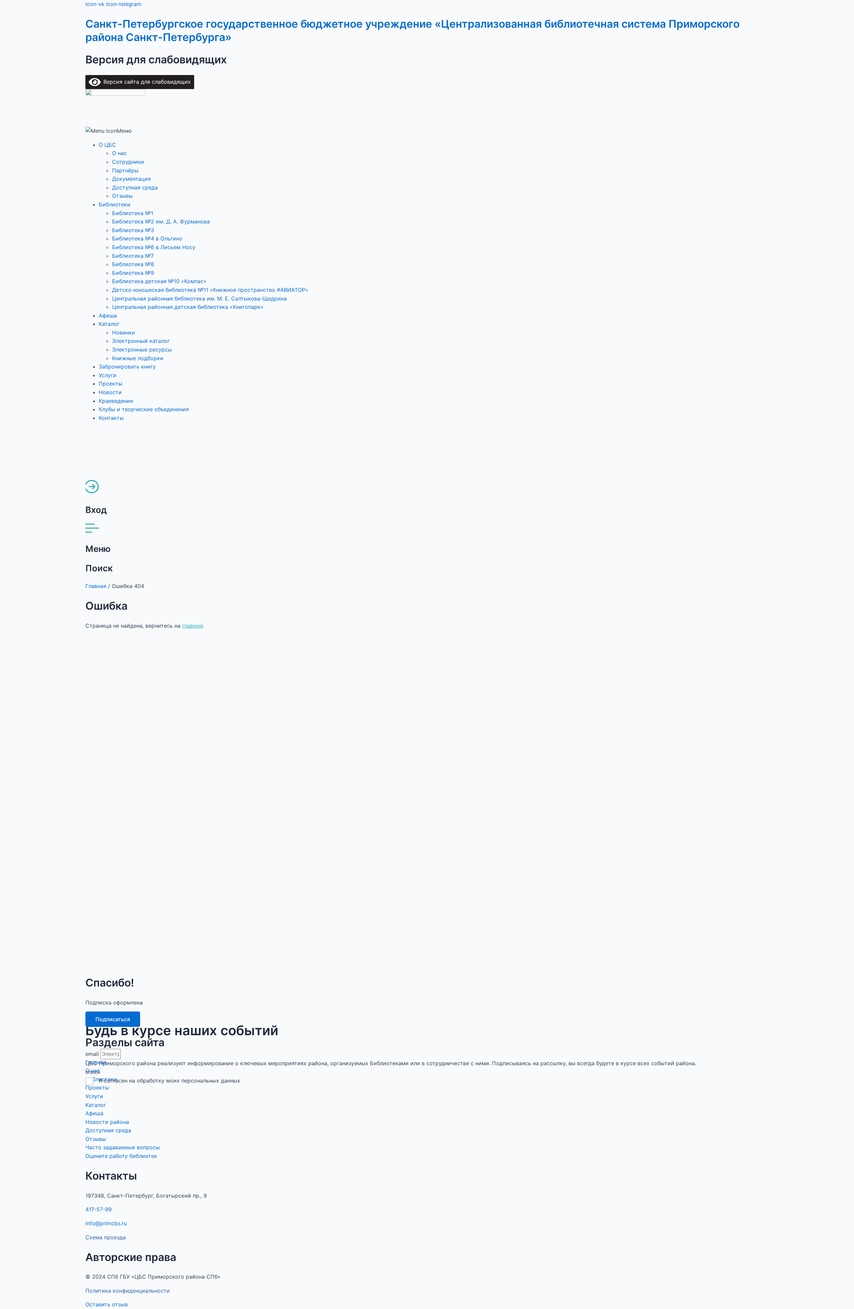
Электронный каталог (141, 341)
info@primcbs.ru (106, 1223)
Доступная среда (135, 187)
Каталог (109, 323)
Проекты (110, 383)
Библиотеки (114, 204)
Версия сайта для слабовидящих (146, 81)
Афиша (108, 315)
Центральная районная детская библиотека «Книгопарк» (188, 306)
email (92, 1054)
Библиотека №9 (133, 272)
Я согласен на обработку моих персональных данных (169, 1080)
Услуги (107, 375)
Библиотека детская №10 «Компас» (159, 281)
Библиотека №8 (133, 264)
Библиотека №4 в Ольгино (147, 238)
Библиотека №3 (133, 230)
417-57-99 (98, 1209)
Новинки (123, 332)
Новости (110, 392)
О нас (119, 153)
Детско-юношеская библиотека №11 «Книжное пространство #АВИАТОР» (210, 289)
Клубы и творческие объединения (144, 409)
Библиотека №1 (132, 213)
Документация (131, 178)
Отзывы (122, 195)
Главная (95, 586)
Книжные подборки (137, 358)
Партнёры (125, 170)
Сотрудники (128, 161)
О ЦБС (107, 144)
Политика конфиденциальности (127, 1290)
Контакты (111, 418)
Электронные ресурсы (142, 349)
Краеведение (116, 401)
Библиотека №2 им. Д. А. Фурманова (161, 221)
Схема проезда (105, 1237)
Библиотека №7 (133, 255)
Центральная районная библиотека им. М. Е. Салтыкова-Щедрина (199, 298)
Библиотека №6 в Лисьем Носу (153, 247)
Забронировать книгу (127, 366)
